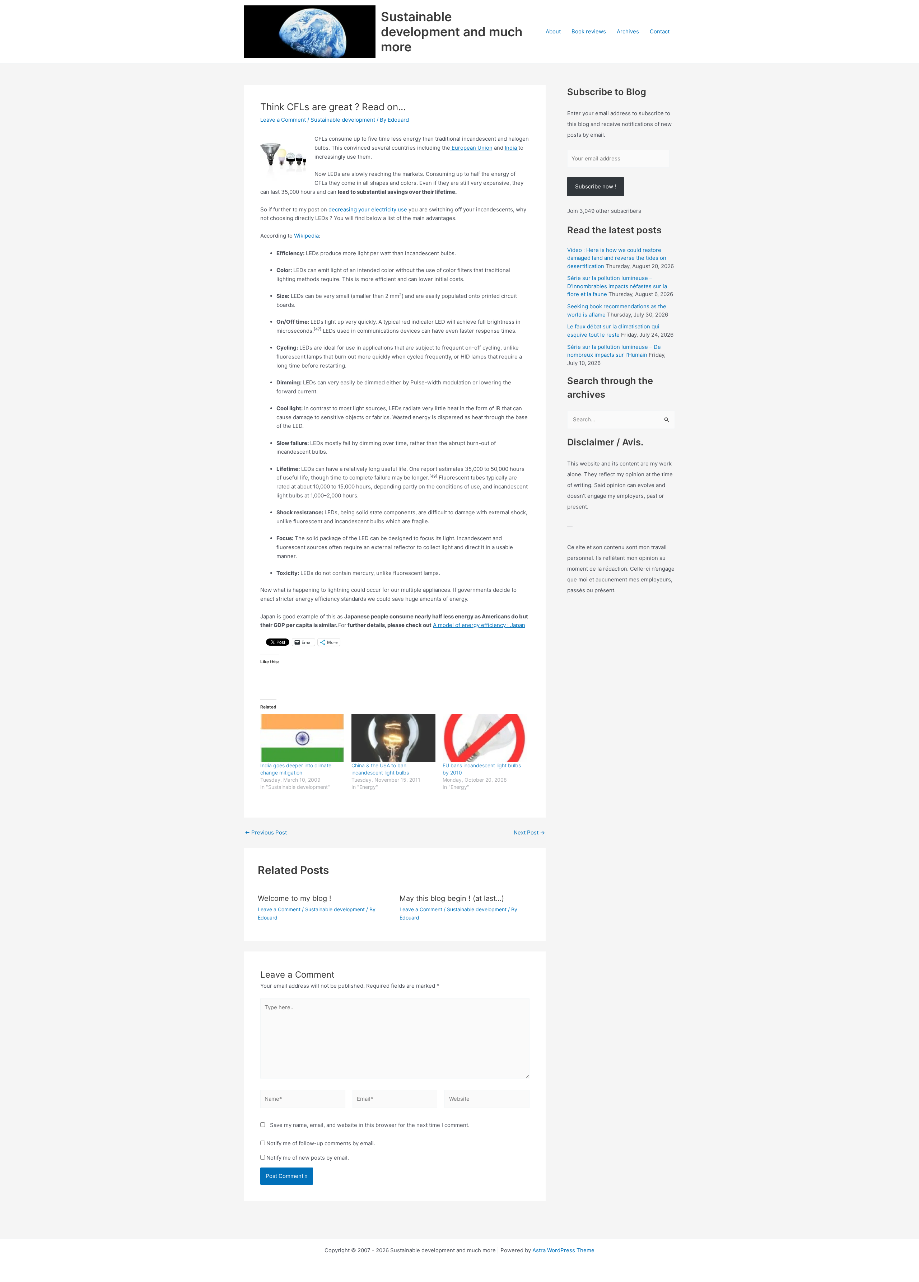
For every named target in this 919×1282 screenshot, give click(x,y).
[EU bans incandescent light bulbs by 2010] (485, 738)
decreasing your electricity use (367, 209)
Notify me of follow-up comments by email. (320, 1143)
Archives (628, 31)
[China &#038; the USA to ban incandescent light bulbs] (393, 738)
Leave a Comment (283, 119)
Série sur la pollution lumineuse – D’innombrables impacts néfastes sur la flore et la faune (617, 286)
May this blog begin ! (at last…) (452, 898)
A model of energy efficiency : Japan (479, 625)
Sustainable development (343, 119)
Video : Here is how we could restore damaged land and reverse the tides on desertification (616, 258)
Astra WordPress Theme (563, 1250)
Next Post (529, 832)
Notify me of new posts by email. (307, 1157)
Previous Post (266, 832)
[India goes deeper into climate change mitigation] (302, 738)
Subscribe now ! (595, 186)
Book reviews (589, 31)
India (511, 147)
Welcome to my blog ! (294, 898)
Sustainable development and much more (451, 31)
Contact (660, 31)
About (553, 31)
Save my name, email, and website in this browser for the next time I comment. (370, 1125)
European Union (471, 147)
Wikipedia (306, 235)
